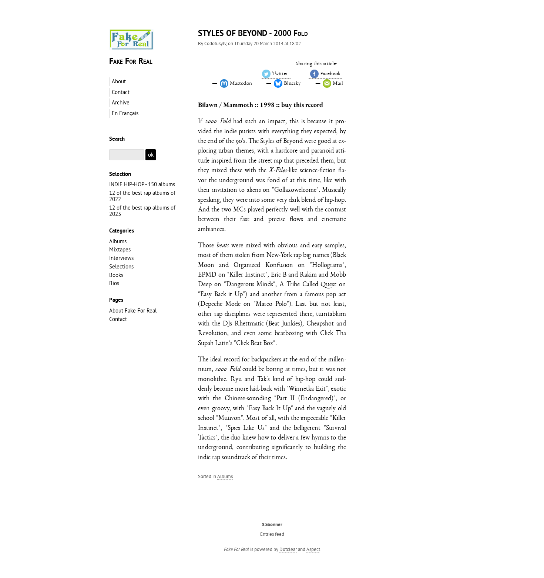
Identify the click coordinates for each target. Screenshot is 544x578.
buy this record (302, 104)
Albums (225, 476)
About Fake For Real (133, 310)
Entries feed (272, 534)
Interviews (121, 257)
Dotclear (288, 549)
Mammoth (238, 104)
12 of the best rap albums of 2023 (142, 210)
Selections (121, 266)
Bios (114, 283)
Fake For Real (130, 62)
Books (116, 274)
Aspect (313, 549)
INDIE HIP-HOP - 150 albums (142, 184)
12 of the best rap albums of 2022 (142, 196)
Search (117, 139)
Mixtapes (120, 249)
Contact (118, 319)
